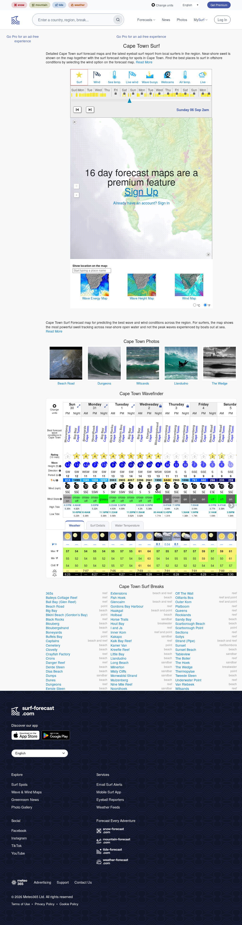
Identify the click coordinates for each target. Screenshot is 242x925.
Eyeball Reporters (110, 799)
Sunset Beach (185, 649)
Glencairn (118, 601)
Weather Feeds (108, 806)
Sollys (179, 636)
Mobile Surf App (108, 791)
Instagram (19, 837)
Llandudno (181, 383)
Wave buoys (150, 82)
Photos (182, 19)
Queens (181, 610)
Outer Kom (183, 601)
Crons (50, 658)
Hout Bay (117, 623)
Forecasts (144, 19)
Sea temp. (114, 82)
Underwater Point (188, 680)
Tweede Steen (186, 675)
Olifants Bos (184, 597)
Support (63, 882)
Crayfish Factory (58, 654)
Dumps (51, 675)
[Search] (118, 19)
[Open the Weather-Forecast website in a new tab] (78, 5)
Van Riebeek (184, 684)
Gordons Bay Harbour (127, 606)
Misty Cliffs (118, 671)
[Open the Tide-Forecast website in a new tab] (59, 5)
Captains (52, 640)
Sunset (180, 645)
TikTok (16, 845)
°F (208, 305)
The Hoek (182, 662)
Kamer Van (119, 645)
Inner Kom (118, 632)
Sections (181, 632)
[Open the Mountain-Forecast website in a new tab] (39, 5)
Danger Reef (55, 662)
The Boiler (182, 658)
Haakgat (117, 610)
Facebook (18, 830)
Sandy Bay (183, 619)
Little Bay (117, 654)
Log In (222, 19)
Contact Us (83, 882)
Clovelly (51, 649)
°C (198, 305)
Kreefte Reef (120, 649)
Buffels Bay (54, 636)
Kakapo (116, 636)
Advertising (42, 882)
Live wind (132, 82)
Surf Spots (19, 784)
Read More (144, 62)
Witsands (142, 383)
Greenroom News (25, 799)
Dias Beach (54, 671)
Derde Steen (55, 667)
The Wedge (219, 383)
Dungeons (104, 383)
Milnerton (117, 667)
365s (49, 593)
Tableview (182, 654)
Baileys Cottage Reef (61, 597)
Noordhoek (119, 688)
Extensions (119, 593)
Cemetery (53, 645)
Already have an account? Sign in (141, 203)
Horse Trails (119, 619)
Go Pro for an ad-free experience (23, 38)
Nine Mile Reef (121, 684)
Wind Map (189, 298)
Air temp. (185, 82)
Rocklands (183, 614)
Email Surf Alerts (109, 784)
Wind (97, 82)
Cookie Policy (69, 904)
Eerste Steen (55, 688)
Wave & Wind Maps (26, 791)
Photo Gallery (21, 806)
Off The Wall (184, 593)
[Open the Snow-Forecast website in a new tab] (19, 5)
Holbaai (116, 614)
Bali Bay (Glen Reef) (61, 601)
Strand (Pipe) (185, 640)
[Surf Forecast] (16, 19)
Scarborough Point (189, 627)
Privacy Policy (45, 904)
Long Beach (120, 662)
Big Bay (51, 610)
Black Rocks (55, 619)
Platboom (182, 606)
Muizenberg (119, 680)
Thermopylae (185, 671)
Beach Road (66, 383)
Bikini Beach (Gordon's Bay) (67, 614)
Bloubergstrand (57, 627)
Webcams (167, 82)
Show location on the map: (90, 266)
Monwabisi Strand (124, 675)
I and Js (116, 627)
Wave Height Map (142, 298)
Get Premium (219, 5)
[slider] (129, 100)
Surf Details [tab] (97, 525)
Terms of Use (20, 904)
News (166, 19)
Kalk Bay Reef (121, 640)
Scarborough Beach (190, 623)
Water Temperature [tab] (127, 525)
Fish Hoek (118, 597)
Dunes (51, 680)
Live (203, 82)
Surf (79, 82)
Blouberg (52, 623)
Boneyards (54, 632)
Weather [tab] (74, 525)
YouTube (18, 853)
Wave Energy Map (94, 298)
